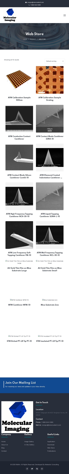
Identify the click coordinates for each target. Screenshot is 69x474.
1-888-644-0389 (35, 5)
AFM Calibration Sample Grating (49, 99)
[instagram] (42, 469)
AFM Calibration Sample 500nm (19, 99)
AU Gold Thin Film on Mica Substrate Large (19, 269)
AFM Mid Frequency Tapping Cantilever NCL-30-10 (50, 254)
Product (33, 39)
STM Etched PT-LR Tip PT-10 (19, 341)
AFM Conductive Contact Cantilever (19, 138)
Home (25, 39)
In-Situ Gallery (29, 445)
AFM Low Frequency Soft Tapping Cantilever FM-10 (19, 254)
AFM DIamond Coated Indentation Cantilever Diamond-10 (50, 176)
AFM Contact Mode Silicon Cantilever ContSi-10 (19, 176)
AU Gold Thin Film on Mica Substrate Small (50, 269)
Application (51, 441)
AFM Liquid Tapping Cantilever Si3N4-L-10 (50, 215)
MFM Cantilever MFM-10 (19, 305)
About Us (4, 445)
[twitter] (32, 469)
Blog (2, 448)
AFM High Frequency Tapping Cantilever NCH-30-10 (19, 215)
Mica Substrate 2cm (50, 305)
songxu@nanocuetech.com (35, 2)
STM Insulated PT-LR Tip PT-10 (49, 341)
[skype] (37, 469)
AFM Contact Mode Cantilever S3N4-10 (50, 138)
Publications (51, 451)
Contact (4, 451)
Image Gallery (29, 441)
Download (50, 445)
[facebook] (27, 469)
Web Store (51, 448)
